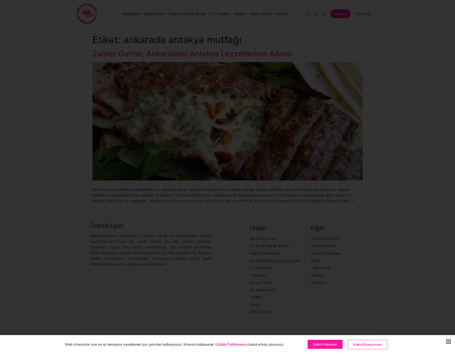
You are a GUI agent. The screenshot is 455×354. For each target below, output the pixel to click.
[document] (227, 177)
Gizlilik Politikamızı (231, 344)
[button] (448, 341)
